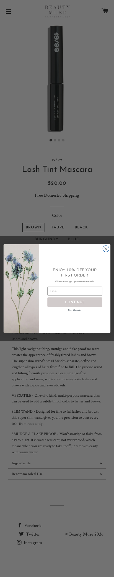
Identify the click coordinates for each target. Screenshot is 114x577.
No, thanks (75, 310)
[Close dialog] (106, 249)
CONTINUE (75, 301)
